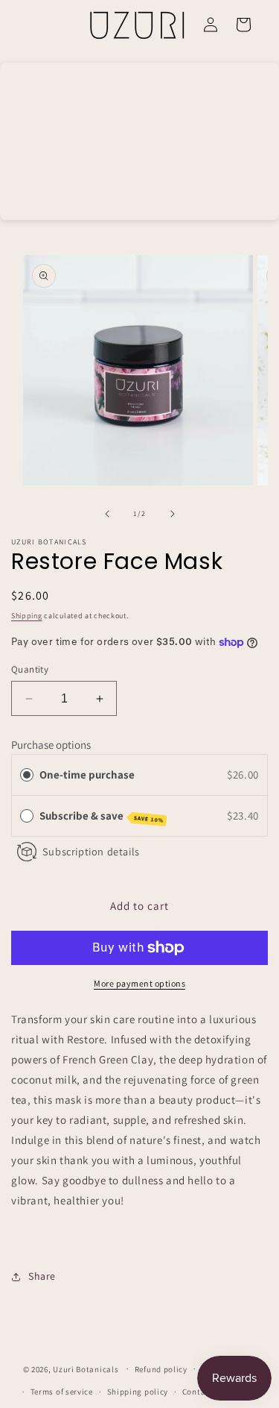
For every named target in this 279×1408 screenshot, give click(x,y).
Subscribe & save (101, 816)
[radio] (26, 775)
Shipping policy (138, 1391)
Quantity (29, 669)
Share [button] (42, 1276)
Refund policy (161, 1369)
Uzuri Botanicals (85, 1368)
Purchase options (51, 745)
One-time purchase (87, 774)
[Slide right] (172, 513)
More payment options (139, 983)
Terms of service (62, 1391)
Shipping (26, 615)
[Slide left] (107, 513)
